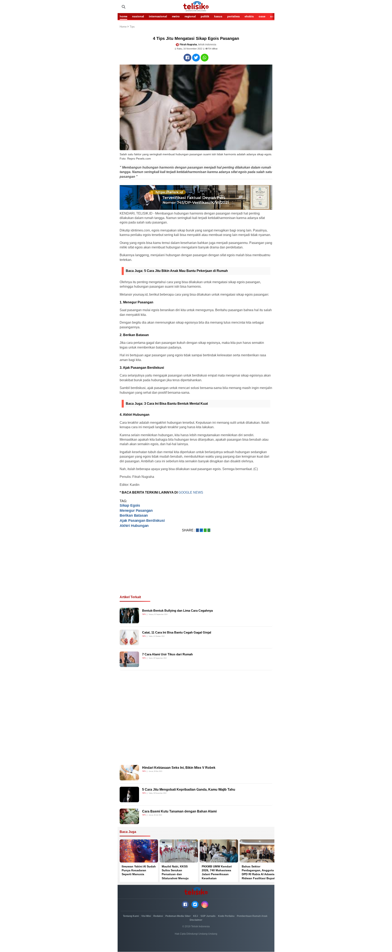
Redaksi (158, 916)
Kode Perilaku (226, 916)
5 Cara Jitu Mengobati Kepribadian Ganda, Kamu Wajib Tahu (188, 789)
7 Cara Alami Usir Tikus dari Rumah (167, 654)
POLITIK (205, 16)
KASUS (218, 16)
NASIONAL (138, 16)
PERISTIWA (233, 16)
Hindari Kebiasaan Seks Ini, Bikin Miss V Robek (178, 767)
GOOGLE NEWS (190, 492)
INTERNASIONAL (158, 16)
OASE (262, 16)
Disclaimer (196, 919)
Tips (132, 27)
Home (123, 27)
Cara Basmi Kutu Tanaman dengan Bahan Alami (179, 811)
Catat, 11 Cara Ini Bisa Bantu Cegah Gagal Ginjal (176, 632)
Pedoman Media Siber (178, 916)
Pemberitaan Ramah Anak (252, 916)
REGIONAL (190, 16)
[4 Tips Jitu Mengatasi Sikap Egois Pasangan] (187, 57)
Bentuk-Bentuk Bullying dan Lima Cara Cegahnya (177, 610)
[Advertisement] (196, 568)
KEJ (195, 916)
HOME (123, 16)
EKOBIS (249, 16)
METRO (176, 16)
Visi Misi (146, 916)
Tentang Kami (131, 916)
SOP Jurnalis (208, 916)
